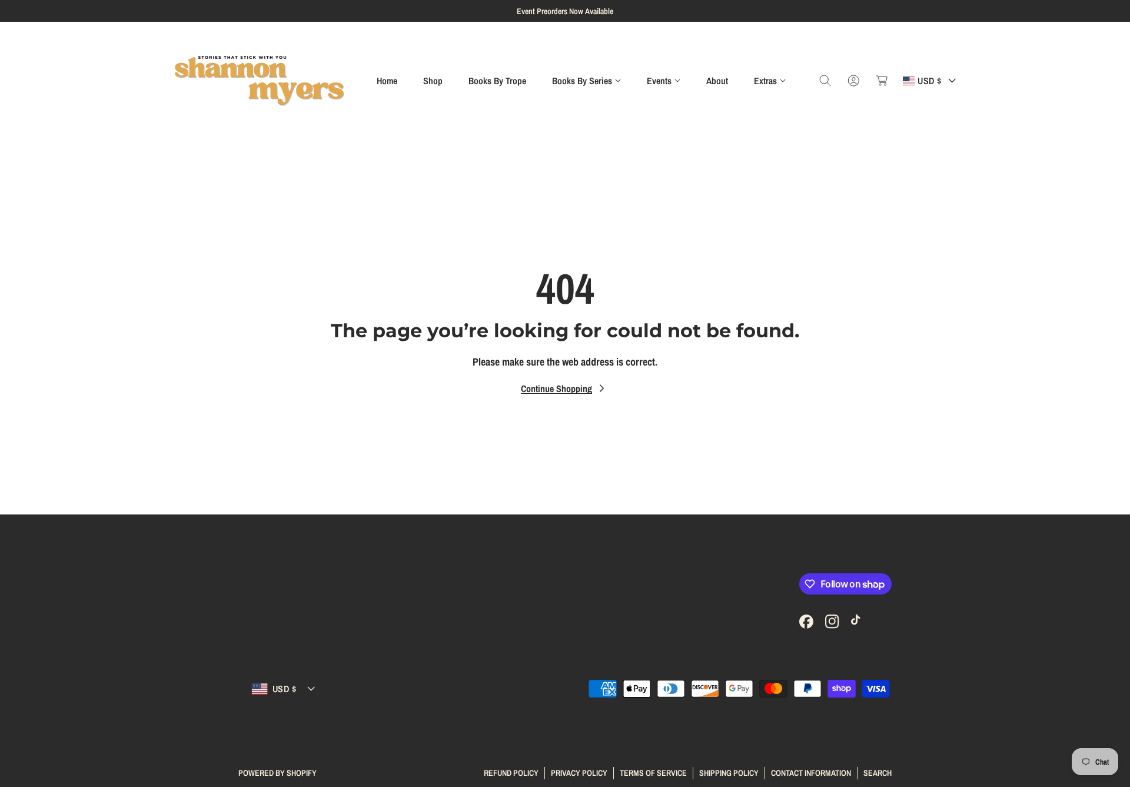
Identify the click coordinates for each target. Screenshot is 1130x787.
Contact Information (811, 772)
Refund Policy (511, 772)
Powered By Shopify (277, 773)
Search (877, 772)
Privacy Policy (579, 772)
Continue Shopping (556, 388)
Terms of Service (653, 772)
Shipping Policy (729, 772)
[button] (586, 81)
